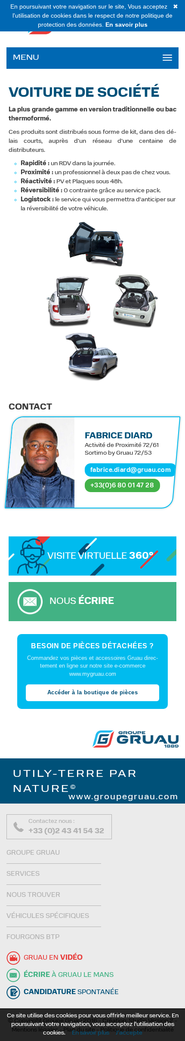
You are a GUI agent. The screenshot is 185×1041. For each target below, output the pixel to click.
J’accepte (129, 1033)
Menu (26, 58)
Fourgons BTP (32, 937)
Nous (81, 602)
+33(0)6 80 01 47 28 (122, 485)
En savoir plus (90, 1033)
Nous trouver (33, 895)
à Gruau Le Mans (69, 975)
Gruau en (53, 958)
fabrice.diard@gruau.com (130, 470)
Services (23, 874)
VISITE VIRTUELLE (100, 556)
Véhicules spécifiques (47, 916)
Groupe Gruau (33, 853)
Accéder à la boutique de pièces (92, 692)
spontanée (71, 992)
